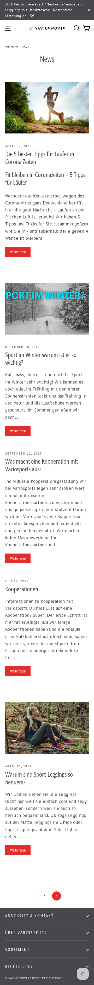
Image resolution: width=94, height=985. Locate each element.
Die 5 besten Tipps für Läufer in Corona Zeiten (39, 157)
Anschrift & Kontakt (29, 916)
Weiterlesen (18, 251)
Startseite (12, 47)
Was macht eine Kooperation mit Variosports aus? (41, 465)
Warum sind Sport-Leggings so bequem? (39, 778)
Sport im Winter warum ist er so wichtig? (41, 358)
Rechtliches (19, 966)
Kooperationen (21, 588)
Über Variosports (26, 933)
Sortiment (17, 949)
